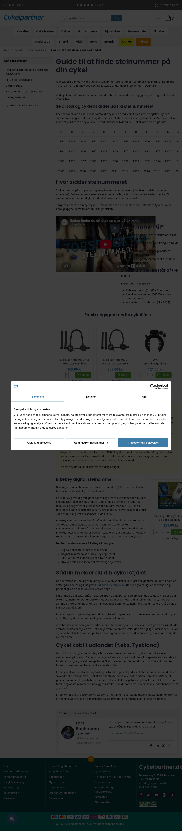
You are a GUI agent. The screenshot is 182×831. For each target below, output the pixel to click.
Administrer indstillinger (89, 442)
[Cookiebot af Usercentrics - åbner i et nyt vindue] (152, 386)
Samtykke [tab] (38, 396)
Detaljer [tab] (91, 396)
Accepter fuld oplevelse (143, 442)
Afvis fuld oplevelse (39, 442)
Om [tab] (144, 396)
